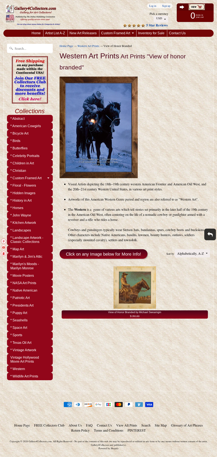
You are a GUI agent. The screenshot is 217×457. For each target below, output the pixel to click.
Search (145, 425)
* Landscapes (20, 230)
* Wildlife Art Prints (24, 376)
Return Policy (80, 430)
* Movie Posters (22, 275)
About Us (75, 425)
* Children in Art (22, 163)
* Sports (16, 335)
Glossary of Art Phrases (187, 425)
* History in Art (21, 200)
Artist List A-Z (55, 33)
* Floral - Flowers (23, 185)
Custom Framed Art (115, 33)
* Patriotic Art (20, 298)
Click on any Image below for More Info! (103, 254)
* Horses (16, 208)
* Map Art (17, 249)
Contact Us (177, 33)
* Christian (18, 170)
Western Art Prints (88, 46)
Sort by (170, 254)
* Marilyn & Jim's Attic (26, 256)
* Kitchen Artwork (23, 222)
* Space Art (18, 327)
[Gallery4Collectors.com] (32, 14)
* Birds (15, 141)
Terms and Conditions (108, 430)
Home (36, 33)
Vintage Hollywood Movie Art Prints (24, 359)
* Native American (23, 290)
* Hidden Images (22, 193)
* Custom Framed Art (26, 178)
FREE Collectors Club (49, 425)
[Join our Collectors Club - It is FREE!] (30, 101)
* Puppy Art (18, 313)
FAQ (89, 425)
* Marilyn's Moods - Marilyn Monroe (24, 266)
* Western (17, 369)
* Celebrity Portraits (24, 156)
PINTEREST (137, 430)
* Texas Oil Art (20, 342)
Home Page (66, 46)
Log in (152, 5)
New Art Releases (83, 33)
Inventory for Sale (151, 33)
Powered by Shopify (109, 448)
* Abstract (17, 118)
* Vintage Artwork (23, 350)
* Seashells (19, 320)
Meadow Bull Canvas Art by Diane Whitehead (53, 440)
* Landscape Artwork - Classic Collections (26, 240)
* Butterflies (19, 148)
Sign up (166, 5)
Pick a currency (159, 13)
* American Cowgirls (25, 126)
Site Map (161, 425)
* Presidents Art (21, 305)
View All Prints (126, 425)
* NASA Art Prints (23, 283)
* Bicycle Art (19, 133)
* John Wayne (20, 215)
